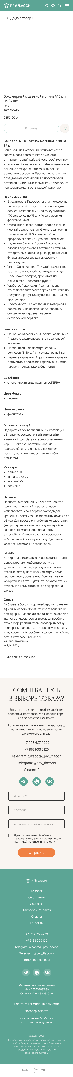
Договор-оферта (36, 1011)
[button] (47, 5)
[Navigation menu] (67, 5)
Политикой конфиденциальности (34, 841)
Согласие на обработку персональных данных (36, 1020)
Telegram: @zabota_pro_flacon (36, 756)
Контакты (36, 923)
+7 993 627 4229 (36, 742)
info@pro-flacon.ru (37, 769)
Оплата (36, 916)
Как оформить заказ (36, 910)
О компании (36, 897)
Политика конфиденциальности (36, 1004)
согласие (28, 835)
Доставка (37, 904)
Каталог (36, 891)
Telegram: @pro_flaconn (36, 763)
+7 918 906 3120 (37, 749)
